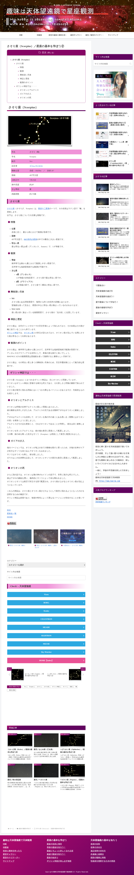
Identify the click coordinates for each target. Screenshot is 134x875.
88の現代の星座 (30, 239)
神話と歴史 (24, 79)
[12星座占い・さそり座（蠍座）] (72, 536)
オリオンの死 (25, 98)
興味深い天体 (25, 75)
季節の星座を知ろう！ (56, 847)
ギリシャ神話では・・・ (26, 86)
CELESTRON (46, 619)
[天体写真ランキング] (101, 498)
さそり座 (20, 63)
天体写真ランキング (102, 502)
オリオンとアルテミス (29, 90)
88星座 (6, 847)
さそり (39, 686)
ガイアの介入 (25, 94)
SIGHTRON (46, 636)
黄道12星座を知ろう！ (56, 854)
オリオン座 (28, 333)
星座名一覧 (11, 513)
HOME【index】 (46, 660)
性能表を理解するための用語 (103, 861)
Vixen (46, 594)
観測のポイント (26, 82)
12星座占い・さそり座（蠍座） (73, 545)
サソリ (65, 686)
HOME (10, 517)
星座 (71, 686)
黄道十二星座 (43, 208)
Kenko (46, 611)
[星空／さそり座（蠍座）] (19, 536)
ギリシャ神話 (12, 333)
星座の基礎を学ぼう (14, 686)
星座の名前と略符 (54, 844)
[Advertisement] (46, 708)
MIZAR (46, 644)
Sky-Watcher (46, 652)
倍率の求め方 (96, 847)
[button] (83, 577)
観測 (22, 71)
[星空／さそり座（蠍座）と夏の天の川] (46, 536)
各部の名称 (95, 844)
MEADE (46, 627)
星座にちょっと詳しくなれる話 (60, 851)
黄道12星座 (12, 690)
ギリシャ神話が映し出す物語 (59, 861)
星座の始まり (52, 857)
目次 (44, 52)
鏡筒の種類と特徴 (98, 857)
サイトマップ (8, 861)
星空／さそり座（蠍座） (18, 545)
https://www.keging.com (109, 481)
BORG (46, 603)
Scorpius (31, 686)
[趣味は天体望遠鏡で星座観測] (113, 424)
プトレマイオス (36, 166)
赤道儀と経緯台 (97, 854)
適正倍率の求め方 (98, 851)
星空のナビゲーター (11, 857)
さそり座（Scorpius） (21, 60)
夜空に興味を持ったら (12, 851)
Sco (25, 686)
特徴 (22, 67)
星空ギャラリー (9, 854)
